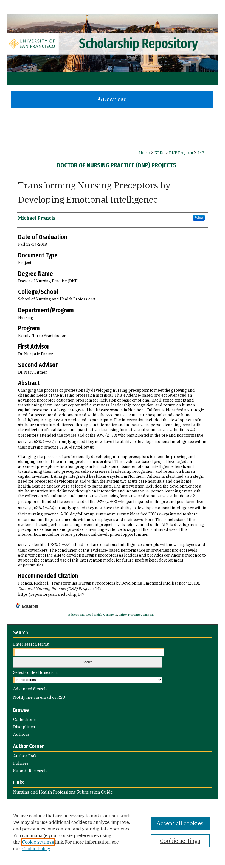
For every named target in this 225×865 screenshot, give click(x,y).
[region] (112, 832)
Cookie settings (38, 842)
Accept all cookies (180, 823)
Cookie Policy (36, 848)
